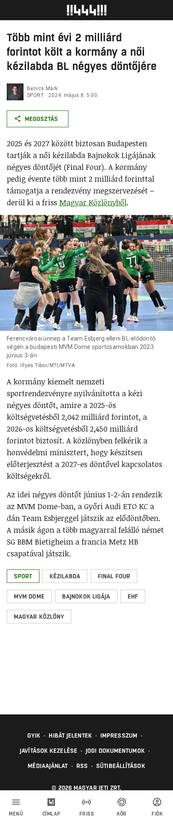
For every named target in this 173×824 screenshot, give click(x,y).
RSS (82, 765)
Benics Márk (42, 88)
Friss (86, 814)
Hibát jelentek (70, 735)
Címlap (51, 814)
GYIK (33, 735)
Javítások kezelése (48, 750)
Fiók (157, 814)
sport (35, 95)
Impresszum (118, 735)
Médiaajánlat (48, 765)
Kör (122, 814)
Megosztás (41, 118)
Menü (16, 814)
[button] (23, 576)
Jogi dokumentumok (115, 750)
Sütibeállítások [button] (120, 765)
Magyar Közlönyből (92, 202)
